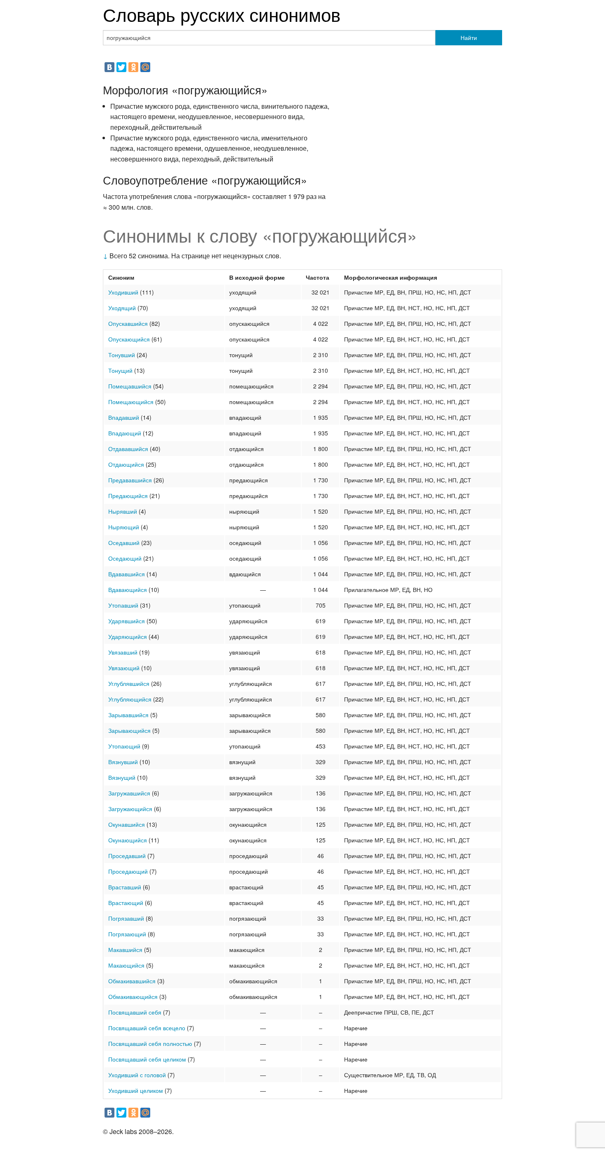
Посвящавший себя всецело (146, 1028)
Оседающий (125, 558)
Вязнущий (121, 777)
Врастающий (125, 902)
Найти (469, 37)
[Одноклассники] (133, 67)
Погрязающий (127, 934)
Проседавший (127, 855)
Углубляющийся (129, 699)
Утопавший (123, 605)
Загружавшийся (129, 793)
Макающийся (126, 965)
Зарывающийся (129, 730)
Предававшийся (130, 480)
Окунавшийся (126, 824)
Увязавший (122, 652)
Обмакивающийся (133, 996)
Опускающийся (129, 339)
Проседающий (128, 871)
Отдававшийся (128, 448)
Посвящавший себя (134, 1012)
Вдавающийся (127, 589)
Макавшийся (125, 949)
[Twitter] (121, 67)
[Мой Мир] (145, 67)
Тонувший (121, 355)
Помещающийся (131, 402)
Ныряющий (123, 527)
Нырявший (122, 511)
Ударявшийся (126, 621)
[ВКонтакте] (109, 67)
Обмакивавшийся (132, 981)
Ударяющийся (127, 636)
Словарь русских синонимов (221, 14)
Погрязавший (126, 918)
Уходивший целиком (135, 1090)
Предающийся (128, 495)
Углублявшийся (128, 683)
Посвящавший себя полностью (150, 1043)
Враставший (124, 887)
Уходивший (123, 292)
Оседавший (124, 542)
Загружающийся (130, 809)
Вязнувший (123, 762)
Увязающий (124, 668)
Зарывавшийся (128, 715)
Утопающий (124, 746)
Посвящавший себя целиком (147, 1059)
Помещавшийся (129, 386)
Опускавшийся (128, 323)
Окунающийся (127, 840)
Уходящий (122, 308)
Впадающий (124, 433)
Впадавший (123, 417)
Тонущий (120, 370)
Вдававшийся (126, 574)
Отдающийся (126, 464)
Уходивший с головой (137, 1075)
